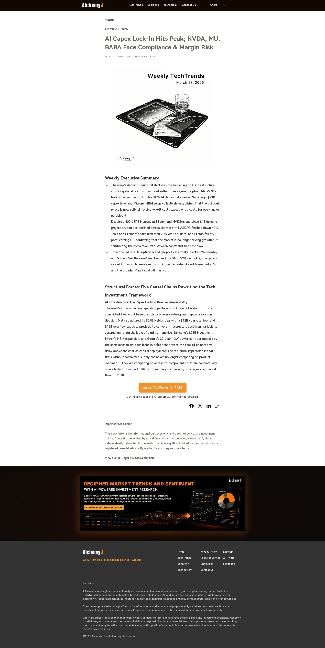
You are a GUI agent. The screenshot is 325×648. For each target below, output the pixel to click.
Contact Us (206, 569)
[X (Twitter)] (200, 406)
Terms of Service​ (210, 557)
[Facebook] (191, 406)
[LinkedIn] (209, 406)
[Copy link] (217, 406)
